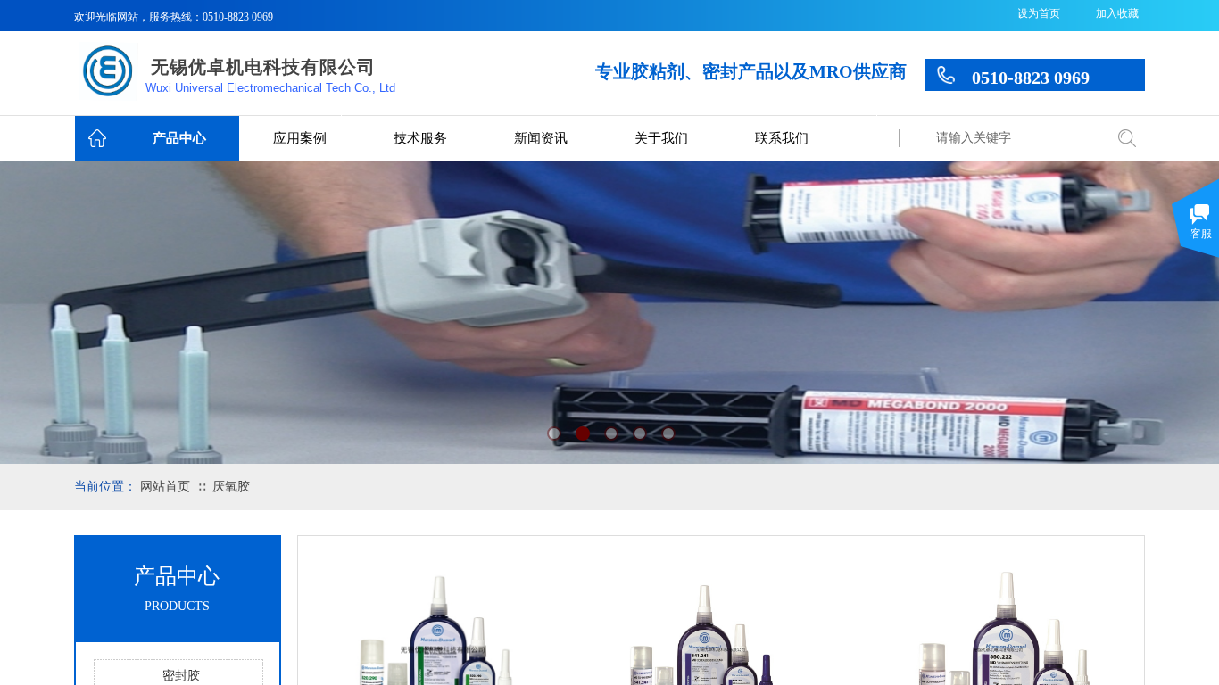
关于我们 (661, 138)
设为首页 (1038, 13)
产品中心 (179, 138)
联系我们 (782, 138)
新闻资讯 (541, 138)
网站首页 (165, 486)
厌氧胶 (231, 486)
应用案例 (300, 138)
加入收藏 (1117, 13)
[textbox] (1015, 138)
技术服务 (420, 138)
